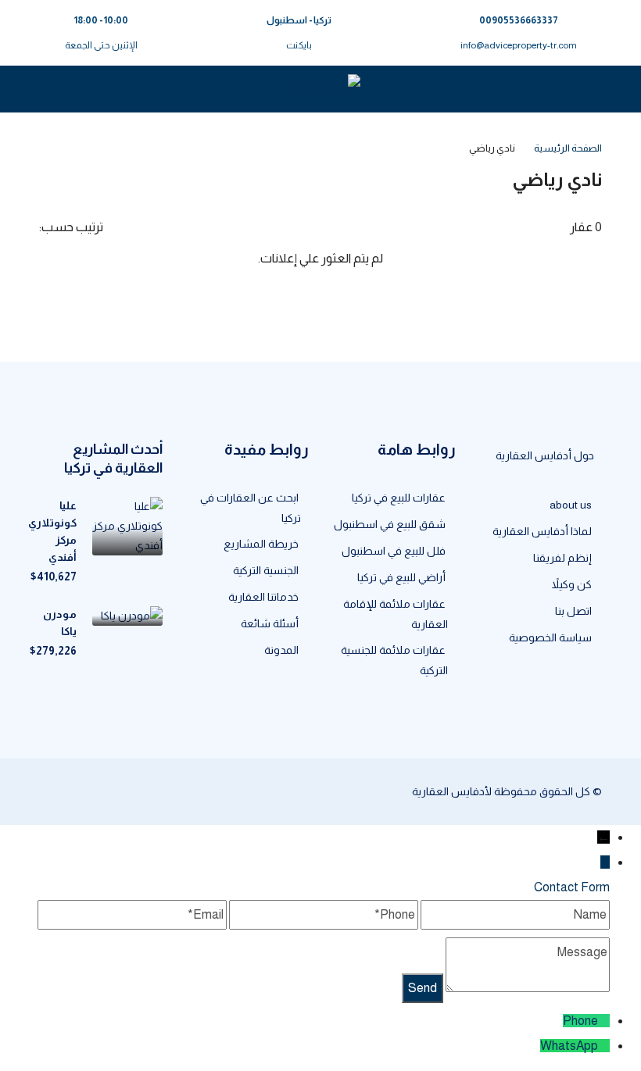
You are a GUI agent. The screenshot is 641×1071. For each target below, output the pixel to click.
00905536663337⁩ (518, 20)
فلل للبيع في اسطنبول (394, 550)
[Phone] (604, 1020)
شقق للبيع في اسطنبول (390, 524)
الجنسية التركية (266, 570)
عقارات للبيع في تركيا (399, 497)
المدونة (281, 650)
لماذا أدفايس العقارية (542, 531)
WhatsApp (569, 1045)
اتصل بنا (573, 611)
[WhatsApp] (604, 1045)
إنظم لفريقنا (562, 558)
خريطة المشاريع (261, 543)
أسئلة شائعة (270, 623)
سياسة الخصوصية (550, 637)
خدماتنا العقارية (263, 597)
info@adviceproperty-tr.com (518, 45)
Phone (580, 1020)
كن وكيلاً (572, 584)
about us (571, 504)
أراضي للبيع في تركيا (401, 577)
